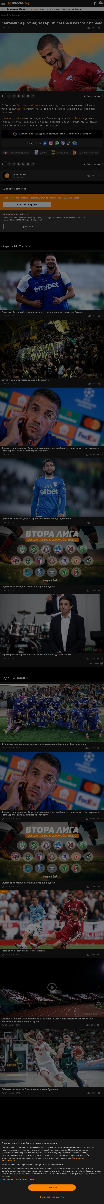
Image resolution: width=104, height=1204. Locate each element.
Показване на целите (52, 1197)
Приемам (52, 1187)
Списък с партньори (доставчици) (18, 1179)
